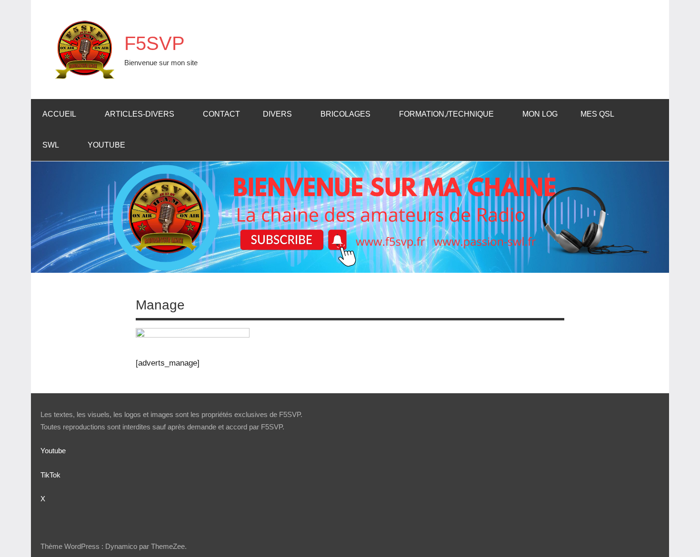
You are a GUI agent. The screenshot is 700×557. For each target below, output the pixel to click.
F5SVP (154, 43)
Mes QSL (597, 114)
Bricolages (345, 114)
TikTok (50, 475)
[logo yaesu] (193, 334)
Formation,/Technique (446, 114)
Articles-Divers (139, 114)
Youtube (106, 145)
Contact (221, 114)
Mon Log (540, 114)
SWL (50, 145)
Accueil (59, 114)
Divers (277, 114)
